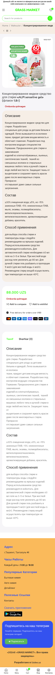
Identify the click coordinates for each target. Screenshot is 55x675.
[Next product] (10, 30)
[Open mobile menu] (3, 10)
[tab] (9, 339)
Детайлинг (9, 588)
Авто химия (10, 582)
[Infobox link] (27, 10)
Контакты (9, 600)
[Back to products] (7, 30)
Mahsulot (16, 25)
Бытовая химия (12, 577)
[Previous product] (4, 30)
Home (5, 25)
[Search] (50, 18)
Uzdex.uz (36, 662)
